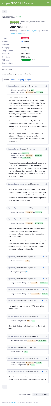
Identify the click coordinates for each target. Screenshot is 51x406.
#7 (46, 268)
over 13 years (32, 31)
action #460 (14, 22)
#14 (46, 358)
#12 (46, 336)
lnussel (19, 257)
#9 (46, 289)
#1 (46, 86)
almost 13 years (16, 33)
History (6, 80)
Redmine (13, 402)
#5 (46, 219)
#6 (46, 257)
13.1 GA (24, 51)
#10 (46, 300)
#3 (46, 184)
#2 (46, 149)
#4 (46, 208)
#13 (46, 347)
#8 (46, 279)
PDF (46, 394)
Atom (37, 394)
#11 (46, 316)
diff (27, 272)
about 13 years (27, 149)
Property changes (24, 80)
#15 (46, 371)
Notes (13, 80)
